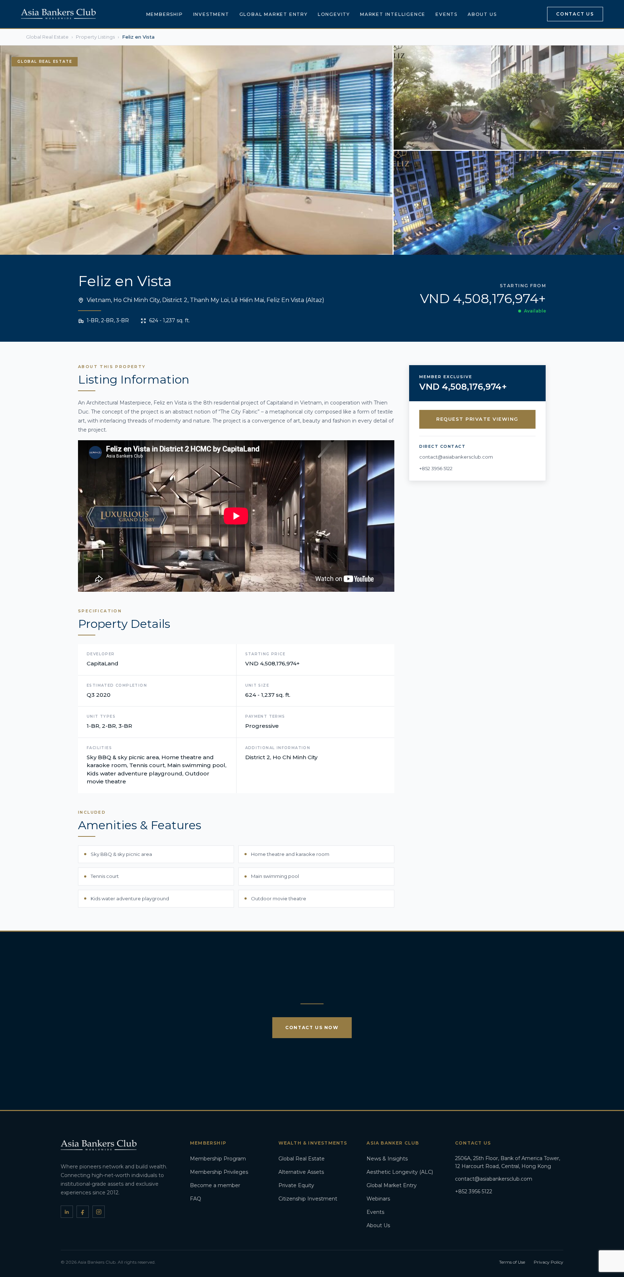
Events (447, 14)
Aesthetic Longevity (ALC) (400, 1172)
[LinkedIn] (67, 1212)
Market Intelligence (392, 14)
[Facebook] (83, 1212)
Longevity (334, 14)
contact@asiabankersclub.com (456, 457)
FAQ (195, 1198)
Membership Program (218, 1158)
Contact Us (575, 14)
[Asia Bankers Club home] (58, 14)
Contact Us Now (311, 1027)
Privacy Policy (548, 1262)
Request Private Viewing (477, 419)
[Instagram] (98, 1212)
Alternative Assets (301, 1172)
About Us (482, 14)
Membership (164, 14)
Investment (211, 14)
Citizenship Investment (307, 1198)
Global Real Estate (301, 1158)
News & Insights (387, 1158)
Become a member (215, 1185)
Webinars (378, 1198)
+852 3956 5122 (435, 468)
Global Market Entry (273, 14)
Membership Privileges (219, 1172)
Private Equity (296, 1185)
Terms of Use (512, 1262)
